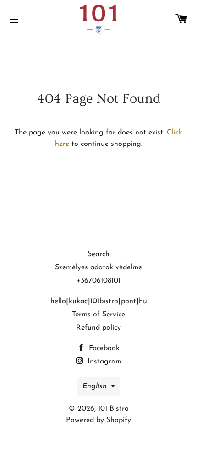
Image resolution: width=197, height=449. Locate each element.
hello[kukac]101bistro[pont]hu (98, 301)
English (94, 386)
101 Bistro (113, 408)
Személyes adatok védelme (98, 267)
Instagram (103, 361)
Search (98, 254)
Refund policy (98, 327)
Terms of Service (98, 314)
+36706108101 (98, 280)
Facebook (103, 348)
